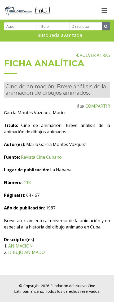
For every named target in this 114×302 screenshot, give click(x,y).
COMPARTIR (97, 106)
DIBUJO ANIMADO (26, 252)
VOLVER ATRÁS (94, 55)
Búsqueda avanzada (59, 35)
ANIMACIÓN (20, 246)
